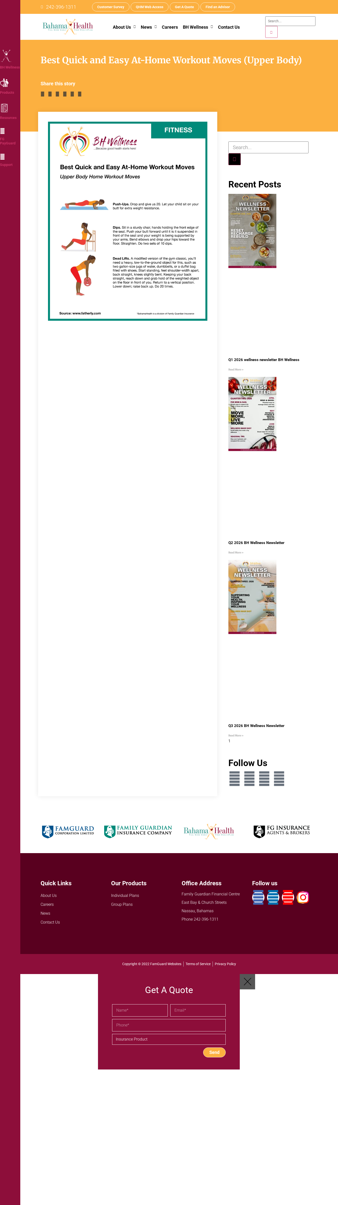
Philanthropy (41, 1189)
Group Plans (122, 904)
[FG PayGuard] (2, 131)
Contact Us (229, 27)
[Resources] (4, 108)
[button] (43, 94)
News (45, 913)
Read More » (235, 369)
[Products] (4, 82)
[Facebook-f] (234, 779)
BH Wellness (10, 67)
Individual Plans (125, 895)
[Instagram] (279, 779)
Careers (170, 27)
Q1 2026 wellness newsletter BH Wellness (263, 360)
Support (6, 165)
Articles (36, 1171)
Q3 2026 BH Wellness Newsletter (256, 726)
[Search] (271, 32)
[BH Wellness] (6, 55)
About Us (122, 27)
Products (7, 92)
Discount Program (46, 1180)
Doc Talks (39, 1162)
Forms (36, 1144)
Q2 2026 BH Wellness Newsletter (256, 543)
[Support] (2, 156)
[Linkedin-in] (273, 897)
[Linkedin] (249, 779)
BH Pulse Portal (44, 1153)
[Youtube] (264, 779)
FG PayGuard (8, 141)
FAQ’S (35, 1198)
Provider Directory (45, 1126)
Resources (8, 118)
